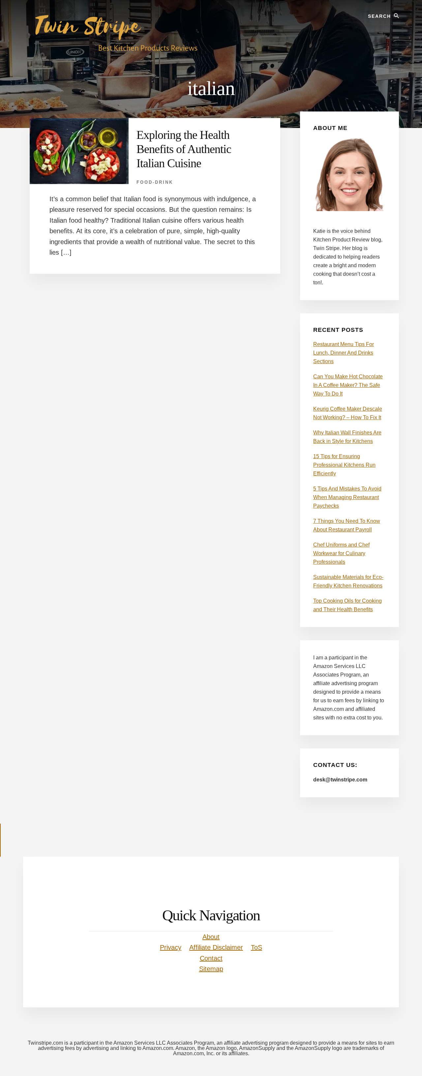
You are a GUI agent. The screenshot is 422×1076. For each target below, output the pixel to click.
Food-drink (154, 182)
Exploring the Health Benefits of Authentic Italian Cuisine (183, 149)
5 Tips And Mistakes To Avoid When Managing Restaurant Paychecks (347, 497)
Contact (211, 958)
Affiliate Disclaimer (216, 947)
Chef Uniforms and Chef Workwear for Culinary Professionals (341, 553)
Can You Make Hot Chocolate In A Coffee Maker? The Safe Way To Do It (348, 385)
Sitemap (211, 968)
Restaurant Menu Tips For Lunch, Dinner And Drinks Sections (343, 352)
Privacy (170, 947)
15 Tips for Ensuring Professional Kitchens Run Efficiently (344, 465)
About (211, 936)
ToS (256, 947)
